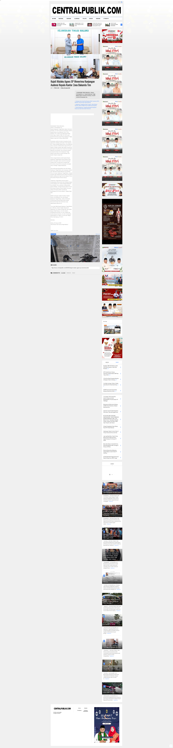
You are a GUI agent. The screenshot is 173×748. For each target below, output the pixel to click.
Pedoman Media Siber (85, 711)
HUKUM (91, 18)
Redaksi (85, 708)
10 (104, 686)
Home (79, 708)
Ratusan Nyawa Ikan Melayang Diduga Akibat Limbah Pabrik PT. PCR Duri (111, 668)
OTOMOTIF (106, 18)
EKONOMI (69, 18)
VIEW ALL (97, 234)
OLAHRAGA (76, 18)
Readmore (75, 254)
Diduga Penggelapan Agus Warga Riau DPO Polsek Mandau (111, 580)
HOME (54, 18)
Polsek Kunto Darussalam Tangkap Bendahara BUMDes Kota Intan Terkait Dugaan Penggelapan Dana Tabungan (75, 248)
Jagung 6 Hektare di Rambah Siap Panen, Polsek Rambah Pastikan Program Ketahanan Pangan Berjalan (61, 23)
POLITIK (84, 18)
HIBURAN (98, 18)
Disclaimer (79, 710)
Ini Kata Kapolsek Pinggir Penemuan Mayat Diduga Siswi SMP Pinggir (110, 690)
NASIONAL (61, 18)
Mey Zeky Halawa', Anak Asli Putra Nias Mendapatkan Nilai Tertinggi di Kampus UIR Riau (112, 645)
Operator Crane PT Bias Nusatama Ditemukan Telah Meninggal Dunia (111, 536)
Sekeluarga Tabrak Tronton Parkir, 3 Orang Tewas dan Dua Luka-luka (111, 601)
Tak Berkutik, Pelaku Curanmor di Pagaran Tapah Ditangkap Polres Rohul (79, 24)
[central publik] (86, 15)
